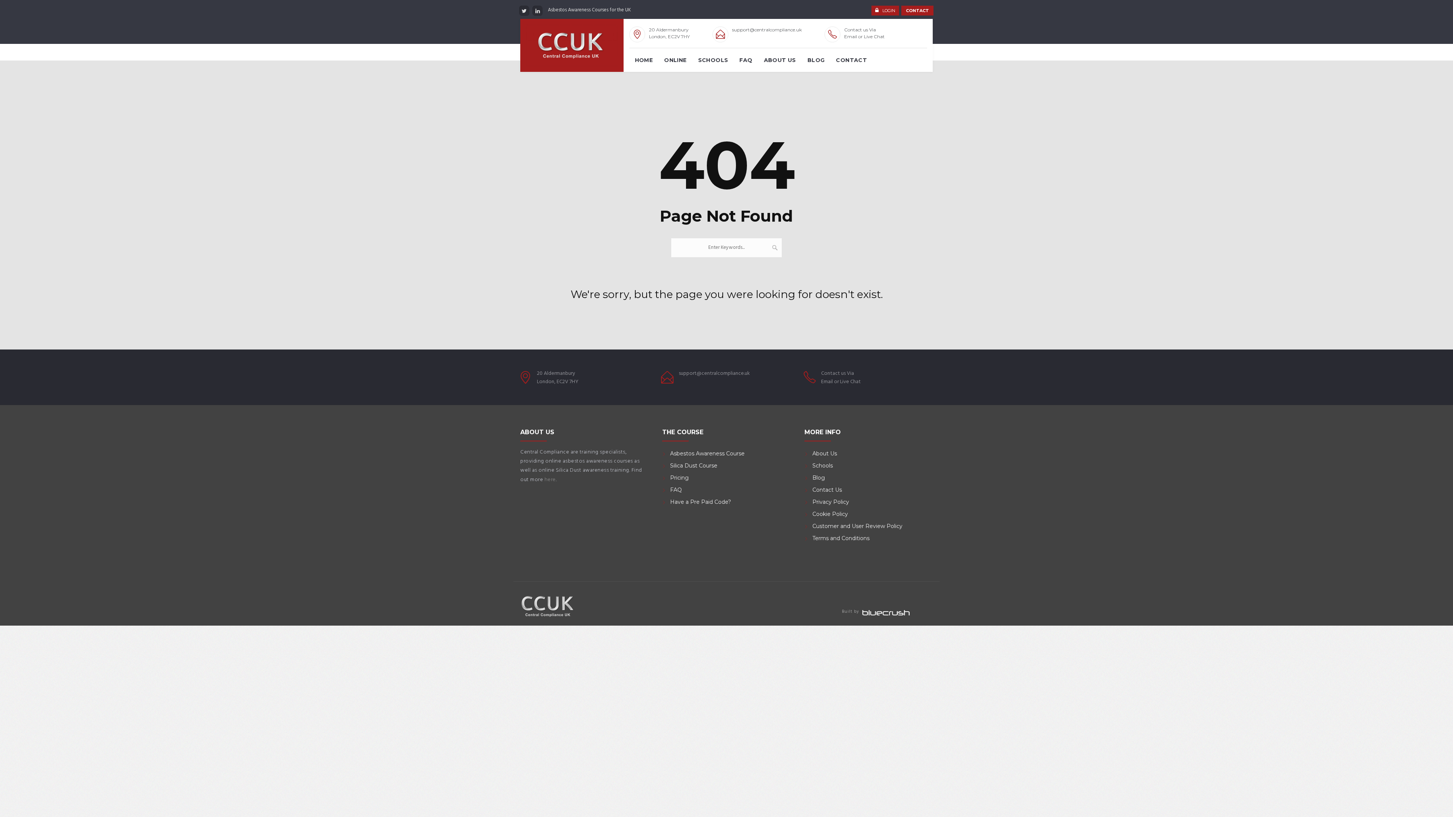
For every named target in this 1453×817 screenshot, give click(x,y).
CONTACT (917, 10)
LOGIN (888, 10)
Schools (713, 60)
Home (644, 60)
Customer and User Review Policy (858, 526)
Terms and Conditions (841, 538)
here (550, 479)
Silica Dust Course (693, 465)
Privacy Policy (830, 502)
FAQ (745, 60)
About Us (780, 60)
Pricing (679, 477)
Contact (851, 60)
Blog (816, 60)
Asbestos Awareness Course (707, 453)
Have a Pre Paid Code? (700, 502)
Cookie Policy (830, 514)
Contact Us (827, 489)
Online (675, 60)
